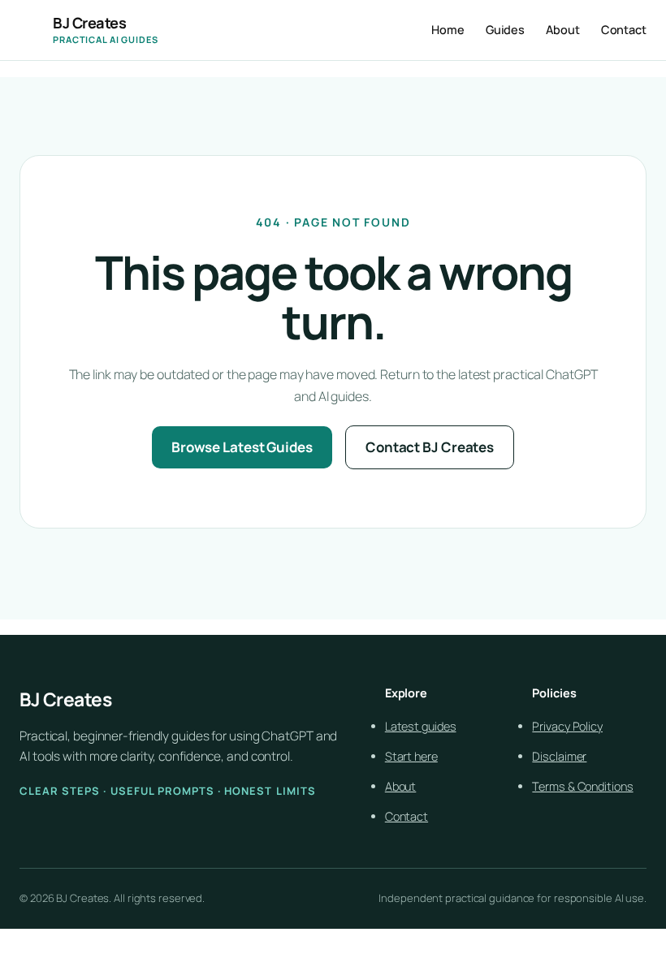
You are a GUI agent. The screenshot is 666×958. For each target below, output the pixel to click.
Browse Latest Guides (242, 447)
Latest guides (420, 726)
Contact (406, 816)
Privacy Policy (567, 726)
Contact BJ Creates (429, 447)
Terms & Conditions (582, 786)
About (401, 786)
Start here (411, 756)
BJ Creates (89, 22)
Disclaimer (559, 756)
